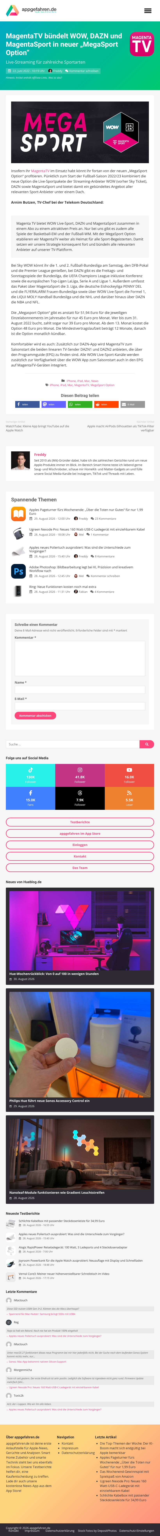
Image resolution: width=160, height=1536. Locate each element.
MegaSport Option (103, 385)
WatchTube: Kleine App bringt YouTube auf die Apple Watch (37, 428)
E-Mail (21, 699)
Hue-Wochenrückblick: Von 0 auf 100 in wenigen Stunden (54, 974)
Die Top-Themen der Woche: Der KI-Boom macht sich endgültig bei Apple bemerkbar (126, 1448)
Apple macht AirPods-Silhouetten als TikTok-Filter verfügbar (120, 428)
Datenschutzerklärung (78, 1453)
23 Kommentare (105, 519)
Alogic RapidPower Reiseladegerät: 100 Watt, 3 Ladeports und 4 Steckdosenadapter (73, 1247)
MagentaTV (40, 171)
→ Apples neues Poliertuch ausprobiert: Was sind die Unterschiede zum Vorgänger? (53, 1336)
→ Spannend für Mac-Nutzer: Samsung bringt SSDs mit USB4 (40, 1314)
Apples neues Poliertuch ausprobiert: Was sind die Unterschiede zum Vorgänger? (71, 1234)
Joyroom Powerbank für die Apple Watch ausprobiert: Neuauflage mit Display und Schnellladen (81, 1260)
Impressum (70, 1448)
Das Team (80, 868)
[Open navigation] (148, 11)
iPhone (71, 381)
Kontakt (80, 856)
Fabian (83, 592)
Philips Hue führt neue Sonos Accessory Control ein (49, 1101)
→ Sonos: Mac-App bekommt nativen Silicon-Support (36, 1361)
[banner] (31, 11)
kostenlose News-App (22, 1486)
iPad (80, 381)
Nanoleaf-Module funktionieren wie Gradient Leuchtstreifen (56, 1192)
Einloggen (79, 845)
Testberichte (80, 822)
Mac (87, 381)
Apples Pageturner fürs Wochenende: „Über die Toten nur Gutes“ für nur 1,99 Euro (125, 1462)
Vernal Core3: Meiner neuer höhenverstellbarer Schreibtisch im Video (64, 1274)
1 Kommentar (100, 535)
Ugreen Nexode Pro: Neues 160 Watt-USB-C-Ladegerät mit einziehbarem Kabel (123, 1486)
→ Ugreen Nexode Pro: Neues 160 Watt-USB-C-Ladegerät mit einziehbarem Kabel (52, 1387)
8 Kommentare (105, 556)
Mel (81, 535)
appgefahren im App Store (80, 833)
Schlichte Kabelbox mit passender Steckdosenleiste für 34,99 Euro (62, 1221)
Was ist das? (55, 77)
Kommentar (25, 637)
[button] (27, 404)
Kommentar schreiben (84, 71)
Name (21, 682)
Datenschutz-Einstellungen (136, 1531)
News (95, 381)
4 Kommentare (104, 592)
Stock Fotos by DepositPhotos (97, 1531)
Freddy (57, 71)
